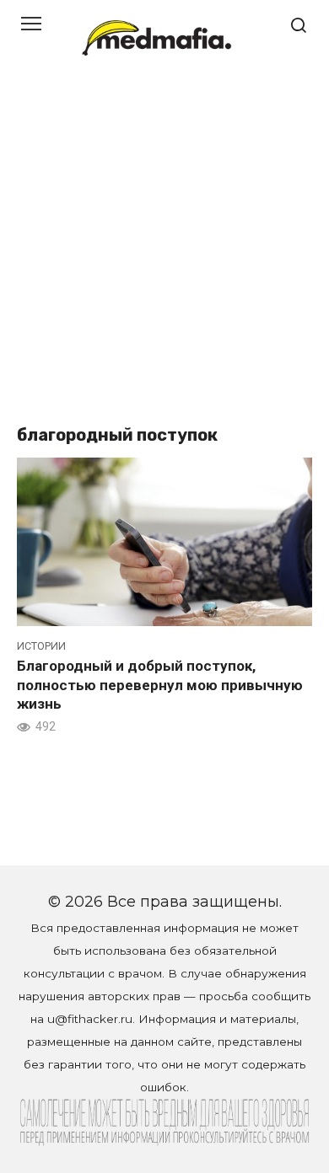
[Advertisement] (164, 248)
